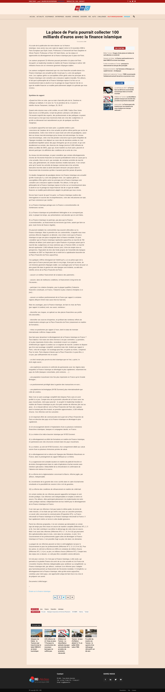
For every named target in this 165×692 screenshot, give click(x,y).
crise (41, 609)
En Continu (119, 48)
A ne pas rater (36, 625)
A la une (43, 612)
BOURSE (68, 16)
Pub (129, 690)
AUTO (94, 16)
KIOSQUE (127, 16)
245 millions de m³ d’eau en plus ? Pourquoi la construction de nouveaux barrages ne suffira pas (50, 645)
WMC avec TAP (34, 636)
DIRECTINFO (32, 1)
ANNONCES (61, 1)
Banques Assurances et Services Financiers (58, 612)
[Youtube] (135, 1)
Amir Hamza (48, 636)
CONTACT (82, 1)
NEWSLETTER (70, 1)
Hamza (81, 612)
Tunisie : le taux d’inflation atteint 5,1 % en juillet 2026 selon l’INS (77, 643)
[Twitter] (133, 1)
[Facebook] (128, 1)
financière (53, 609)
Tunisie (87, 612)
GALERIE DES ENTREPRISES (49, 1)
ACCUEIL (32, 16)
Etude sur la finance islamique (39, 591)
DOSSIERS (83, 16)
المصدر (38, 1)
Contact (134, 690)
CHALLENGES (102, 16)
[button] (133, 16)
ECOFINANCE (49, 16)
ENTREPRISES (59, 16)
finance (47, 609)
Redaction (88, 636)
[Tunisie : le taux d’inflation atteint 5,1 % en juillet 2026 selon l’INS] (77, 633)
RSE (89, 16)
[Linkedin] (130, 1)
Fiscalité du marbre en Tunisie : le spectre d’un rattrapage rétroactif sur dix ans (90, 645)
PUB (76, 1)
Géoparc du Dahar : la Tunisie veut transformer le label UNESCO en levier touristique (36, 645)
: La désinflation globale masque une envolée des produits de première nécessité (125, 98)
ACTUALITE (40, 16)
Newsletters (123, 690)
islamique (60, 609)
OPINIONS (75, 16)
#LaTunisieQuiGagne (115, 16)
